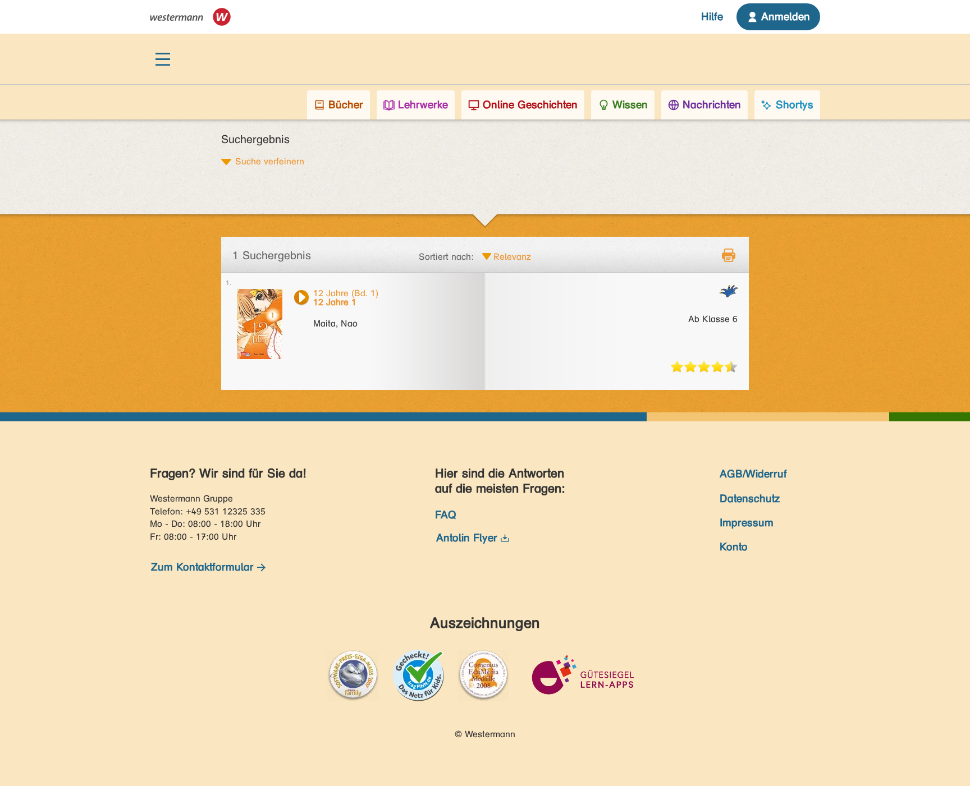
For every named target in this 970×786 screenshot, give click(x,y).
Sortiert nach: (446, 256)
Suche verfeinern (269, 161)
